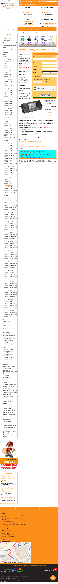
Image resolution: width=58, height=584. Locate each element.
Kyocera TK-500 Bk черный (10, 165)
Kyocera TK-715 (8, 99)
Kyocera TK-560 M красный (10, 247)
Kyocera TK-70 (7, 78)
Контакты (52, 29)
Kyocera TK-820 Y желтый (10, 292)
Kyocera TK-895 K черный (10, 309)
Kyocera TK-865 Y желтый (10, 285)
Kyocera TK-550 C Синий (10, 238)
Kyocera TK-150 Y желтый (10, 263)
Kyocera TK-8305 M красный (8, 151)
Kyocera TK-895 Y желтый (10, 314)
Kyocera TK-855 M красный (10, 298)
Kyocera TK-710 (8, 98)
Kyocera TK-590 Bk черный (10, 265)
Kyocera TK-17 (7, 59)
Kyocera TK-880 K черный (10, 301)
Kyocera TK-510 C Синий (10, 223)
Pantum (5, 325)
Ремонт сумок (7, 408)
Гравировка (6, 419)
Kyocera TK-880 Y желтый (10, 307)
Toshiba (5, 328)
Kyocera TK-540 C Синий (10, 209)
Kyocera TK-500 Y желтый (10, 170)
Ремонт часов (7, 380)
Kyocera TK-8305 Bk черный (9, 146)
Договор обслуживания (8, 362)
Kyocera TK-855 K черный (10, 294)
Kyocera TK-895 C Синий (10, 310)
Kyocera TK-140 (8, 85)
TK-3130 (6, 121)
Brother (5, 56)
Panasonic (5, 318)
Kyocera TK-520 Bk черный (10, 214)
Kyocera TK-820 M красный (10, 290)
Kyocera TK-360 (8, 103)
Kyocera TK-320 (8, 88)
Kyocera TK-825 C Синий (10, 274)
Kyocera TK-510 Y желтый (10, 227)
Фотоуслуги (6, 377)
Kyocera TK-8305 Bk (9, 316)
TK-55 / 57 (6, 72)
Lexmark (5, 330)
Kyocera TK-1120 (8, 63)
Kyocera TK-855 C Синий (10, 296)
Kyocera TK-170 (8, 112)
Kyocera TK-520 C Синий (10, 216)
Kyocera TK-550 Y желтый (10, 241)
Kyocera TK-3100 (8, 125)
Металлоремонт (8, 412)
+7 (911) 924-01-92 (46, 9)
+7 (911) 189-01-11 (28, 21)
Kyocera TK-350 (8, 101)
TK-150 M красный (8, 261)
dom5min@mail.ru (50, 27)
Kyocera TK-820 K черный (10, 287)
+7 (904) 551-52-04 (27, 12)
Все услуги (8, 29)
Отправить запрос (46, 95)
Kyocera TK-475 (8, 119)
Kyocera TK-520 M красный (10, 218)
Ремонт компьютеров (9, 425)
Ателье (5, 406)
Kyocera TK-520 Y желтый (10, 220)
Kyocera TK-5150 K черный (10, 199)
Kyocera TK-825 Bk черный (10, 272)
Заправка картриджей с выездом (9, 336)
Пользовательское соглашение (38, 565)
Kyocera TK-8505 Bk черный (9, 156)
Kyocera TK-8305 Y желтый (10, 153)
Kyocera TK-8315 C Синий (10, 137)
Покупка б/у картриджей (9, 338)
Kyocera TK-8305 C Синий (10, 148)
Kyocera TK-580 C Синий (10, 231)
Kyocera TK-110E (8, 116)
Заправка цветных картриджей (7, 333)
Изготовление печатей (10, 43)
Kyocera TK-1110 (8, 65)
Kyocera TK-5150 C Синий (10, 200)
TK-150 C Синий (8, 260)
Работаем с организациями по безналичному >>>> (32, 146)
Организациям (6, 361)
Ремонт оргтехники (7, 357)
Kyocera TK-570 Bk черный (10, 250)
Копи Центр (6, 40)
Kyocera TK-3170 (8, 186)
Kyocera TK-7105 (8, 176)
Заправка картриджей (10, 45)
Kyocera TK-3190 (8, 188)
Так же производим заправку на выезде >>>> (31, 141)
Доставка (38, 29)
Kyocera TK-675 (8, 108)
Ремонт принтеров (7, 359)
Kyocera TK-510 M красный (10, 225)
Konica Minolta (6, 321)
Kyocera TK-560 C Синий (10, 245)
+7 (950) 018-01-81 (28, 24)
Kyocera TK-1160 (8, 179)
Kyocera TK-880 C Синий (10, 303)
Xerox (4, 54)
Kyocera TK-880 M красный (10, 305)
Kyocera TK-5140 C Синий (10, 192)
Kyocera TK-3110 (8, 123)
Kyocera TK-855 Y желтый (10, 299)
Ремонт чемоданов (9, 410)
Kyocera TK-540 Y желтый (10, 212)
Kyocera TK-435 (8, 96)
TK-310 (5, 87)
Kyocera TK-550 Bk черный (10, 236)
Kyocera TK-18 (7, 67)
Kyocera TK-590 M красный (10, 269)
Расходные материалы (8, 344)
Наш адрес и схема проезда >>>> (27, 144)
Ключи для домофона (10, 392)
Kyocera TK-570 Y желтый (10, 256)
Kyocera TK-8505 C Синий (10, 158)
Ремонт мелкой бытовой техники (8, 422)
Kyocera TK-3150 (8, 172)
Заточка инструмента (9, 384)
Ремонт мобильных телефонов (9, 428)
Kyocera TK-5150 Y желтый (10, 205)
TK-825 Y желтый (8, 278)
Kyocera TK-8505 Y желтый (10, 163)
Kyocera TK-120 (8, 81)
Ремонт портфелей (9, 414)
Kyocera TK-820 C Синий (10, 289)
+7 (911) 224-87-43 (27, 9)
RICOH (4, 327)
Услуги (9, 34)
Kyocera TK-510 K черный (10, 221)
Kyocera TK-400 (8, 105)
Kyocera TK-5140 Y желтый (10, 197)
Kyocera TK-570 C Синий (10, 252)
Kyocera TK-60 (7, 74)
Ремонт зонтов (7, 417)
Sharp (4, 47)
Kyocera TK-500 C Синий (10, 166)
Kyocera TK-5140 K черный (10, 190)
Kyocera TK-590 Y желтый (10, 270)
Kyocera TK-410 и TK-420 (10, 94)
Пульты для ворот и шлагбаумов (9, 387)
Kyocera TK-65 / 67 (8, 76)
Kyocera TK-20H (8, 69)
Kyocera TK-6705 (8, 174)
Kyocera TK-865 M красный (10, 283)
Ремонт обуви (7, 404)
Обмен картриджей (8, 349)
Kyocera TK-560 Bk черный (10, 243)
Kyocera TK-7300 (8, 183)
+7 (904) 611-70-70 (46, 12)
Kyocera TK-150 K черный (10, 258)
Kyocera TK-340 (8, 92)
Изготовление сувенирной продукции (10, 370)
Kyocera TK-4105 (8, 130)
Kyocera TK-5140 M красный (8, 194)
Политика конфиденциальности (20, 565)
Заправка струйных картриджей (8, 355)
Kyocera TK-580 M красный (10, 232)
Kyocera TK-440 (8, 107)
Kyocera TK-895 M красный (10, 312)
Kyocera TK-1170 (8, 181)
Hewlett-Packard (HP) (8, 49)
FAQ (4, 347)
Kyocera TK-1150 (8, 177)
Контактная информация (9, 366)
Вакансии (5, 364)
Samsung (5, 52)
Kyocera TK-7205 (8, 127)
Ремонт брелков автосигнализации (8, 400)
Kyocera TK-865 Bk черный (10, 280)
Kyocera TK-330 (8, 90)
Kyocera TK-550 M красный (10, 240)
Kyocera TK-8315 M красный (8, 139)
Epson (4, 319)
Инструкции (6, 342)
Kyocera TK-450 (8, 114)
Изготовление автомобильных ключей (8, 396)
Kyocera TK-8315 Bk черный (9, 135)
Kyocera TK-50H (8, 70)
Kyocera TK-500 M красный (10, 168)
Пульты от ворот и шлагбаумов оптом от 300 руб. (8, 478)
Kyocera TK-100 (8, 79)
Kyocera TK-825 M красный (10, 276)
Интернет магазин (7, 345)
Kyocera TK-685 (8, 143)
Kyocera (5, 58)
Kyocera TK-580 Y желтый (10, 234)
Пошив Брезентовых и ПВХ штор (10, 431)
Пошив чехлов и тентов (8, 435)
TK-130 (5, 83)
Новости (9, 473)
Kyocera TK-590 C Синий (10, 267)
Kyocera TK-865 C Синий (10, 281)
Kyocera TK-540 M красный (10, 211)
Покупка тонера (7, 368)
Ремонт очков (7, 382)
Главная (21, 29)
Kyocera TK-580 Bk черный (10, 229)
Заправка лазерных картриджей (8, 352)
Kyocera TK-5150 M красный (8, 203)
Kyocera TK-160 (8, 110)
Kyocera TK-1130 (8, 117)
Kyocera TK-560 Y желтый (10, 249)
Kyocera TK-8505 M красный (8, 161)
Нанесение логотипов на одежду (10, 374)
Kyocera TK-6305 (8, 128)
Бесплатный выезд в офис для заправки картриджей (7, 490)
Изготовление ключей (10, 390)
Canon (4, 50)
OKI (4, 323)
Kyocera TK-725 (8, 132)
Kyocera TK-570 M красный (10, 254)
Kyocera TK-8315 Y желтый (10, 142)
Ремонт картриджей (8, 340)
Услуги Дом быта (8, 38)
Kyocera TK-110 (8, 61)
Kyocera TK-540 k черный (10, 207)
